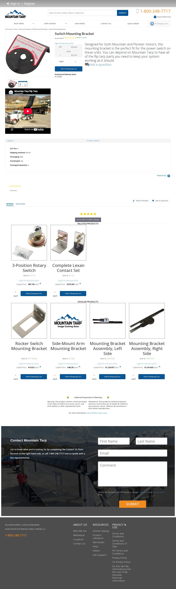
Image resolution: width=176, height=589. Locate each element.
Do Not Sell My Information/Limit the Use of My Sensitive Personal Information (121, 573)
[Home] (16, 14)
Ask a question (100, 64)
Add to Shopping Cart (69, 69)
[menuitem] (20, 24)
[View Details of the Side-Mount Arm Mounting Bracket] (68, 320)
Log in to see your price (64, 43)
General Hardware (25, 29)
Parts (16, 29)
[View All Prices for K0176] (40, 283)
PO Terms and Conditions (120, 552)
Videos (96, 550)
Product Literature (98, 536)
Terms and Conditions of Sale (119, 543)
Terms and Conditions (118, 535)
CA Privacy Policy (121, 561)
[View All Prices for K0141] (80, 283)
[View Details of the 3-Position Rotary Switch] (29, 242)
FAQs (95, 546)
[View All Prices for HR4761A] (159, 366)
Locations (78, 539)
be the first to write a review (88, 220)
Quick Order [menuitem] (133, 24)
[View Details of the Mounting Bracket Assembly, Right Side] (147, 320)
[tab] (88, 157)
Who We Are (80, 530)
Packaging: (15, 157)
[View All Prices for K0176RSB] (40, 366)
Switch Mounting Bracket (57, 29)
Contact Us (79, 543)
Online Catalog (101, 530)
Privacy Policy (143, 492)
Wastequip (79, 535)
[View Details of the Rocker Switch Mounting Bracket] (29, 320)
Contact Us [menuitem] (106, 24)
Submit (132, 504)
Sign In (15, 3)
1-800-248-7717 (155, 11)
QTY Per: (13, 148)
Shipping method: (17, 152)
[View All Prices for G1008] (79, 366)
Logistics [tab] (10, 141)
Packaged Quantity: (18, 165)
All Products (9, 29)
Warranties (98, 542)
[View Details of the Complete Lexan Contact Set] (68, 242)
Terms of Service (158, 492)
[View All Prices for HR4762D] (120, 366)
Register (29, 3)
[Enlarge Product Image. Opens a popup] (44, 257)
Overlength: (15, 161)
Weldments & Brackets (40, 29)
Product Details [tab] (93, 141)
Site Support (99, 554)
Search (122, 13)
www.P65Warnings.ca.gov (97, 413)
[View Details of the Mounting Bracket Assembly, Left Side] (107, 320)
